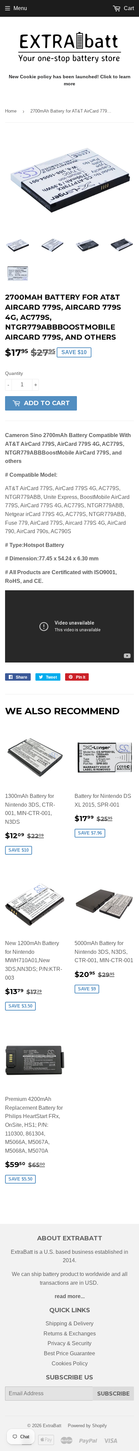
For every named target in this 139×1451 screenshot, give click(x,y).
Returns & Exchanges (70, 1333)
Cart (128, 8)
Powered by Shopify (87, 1425)
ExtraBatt (52, 1425)
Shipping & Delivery (69, 1323)
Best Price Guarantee (69, 1353)
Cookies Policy (70, 1363)
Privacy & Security (69, 1343)
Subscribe (113, 1394)
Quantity (14, 373)
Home (11, 111)
